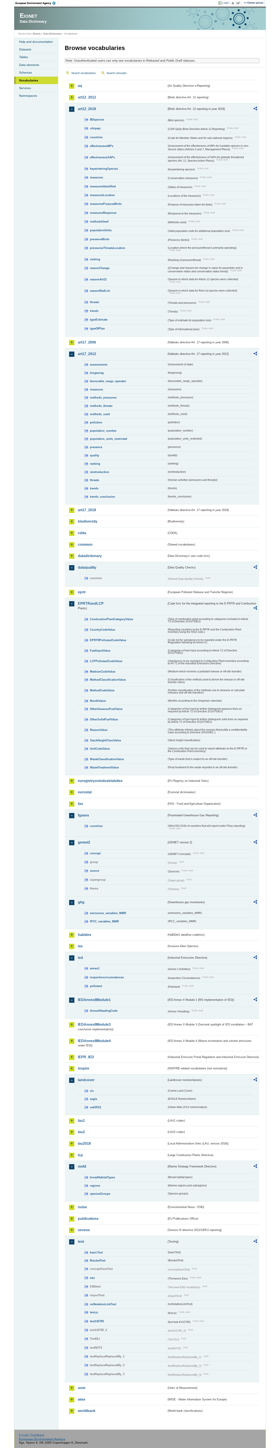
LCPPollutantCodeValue (106, 661)
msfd (82, 1166)
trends (94, 310)
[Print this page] (233, 3)
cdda (82, 533)
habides (84, 935)
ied (80, 958)
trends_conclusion (102, 496)
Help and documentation (36, 41)
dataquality (87, 567)
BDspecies (97, 119)
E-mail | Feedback (31, 1435)
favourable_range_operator (108, 381)
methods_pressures (103, 397)
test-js (94, 1312)
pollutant (96, 986)
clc (92, 1090)
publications (88, 1218)
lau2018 (84, 1143)
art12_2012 (87, 97)
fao (80, 804)
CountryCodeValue (102, 629)
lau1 (81, 1120)
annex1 (95, 968)
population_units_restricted (108, 438)
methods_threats (101, 405)
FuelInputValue (100, 650)
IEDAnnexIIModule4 (94, 1041)
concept (95, 853)
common (85, 544)
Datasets (25, 49)
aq (80, 86)
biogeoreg (97, 373)
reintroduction (99, 472)
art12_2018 (87, 109)
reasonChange (99, 268)
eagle (93, 1099)
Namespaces (28, 95)
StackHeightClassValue (105, 740)
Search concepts (116, 73)
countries (96, 137)
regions (95, 1185)
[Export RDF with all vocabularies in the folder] (255, 109)
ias (80, 946)
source (94, 870)
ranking (95, 259)
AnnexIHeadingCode (103, 1010)
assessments (98, 364)
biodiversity (87, 521)
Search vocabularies (83, 73)
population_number (103, 430)
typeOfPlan (97, 328)
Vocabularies (28, 80)
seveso (84, 1230)
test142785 (97, 1321)
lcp (80, 1155)
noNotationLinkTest (103, 1304)
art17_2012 (87, 354)
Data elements (29, 65)
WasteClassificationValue (107, 759)
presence (96, 447)
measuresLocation (102, 195)
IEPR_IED (86, 1057)
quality (94, 455)
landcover (86, 1080)
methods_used (100, 414)
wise (81, 1399)
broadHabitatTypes (102, 1177)
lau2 (81, 1132)
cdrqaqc (95, 128)
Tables (23, 57)
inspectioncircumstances (107, 977)
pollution (96, 422)
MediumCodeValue (102, 671)
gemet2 (84, 842)
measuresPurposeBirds (106, 203)
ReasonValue (98, 730)
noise (82, 1207)
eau (92, 1277)
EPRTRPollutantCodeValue (108, 640)
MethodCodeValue (102, 690)
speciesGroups (100, 1193)
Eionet (36, 33)
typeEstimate (98, 319)
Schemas (25, 72)
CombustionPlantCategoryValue (111, 619)
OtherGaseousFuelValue (106, 709)
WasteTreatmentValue (104, 767)
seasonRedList (100, 290)
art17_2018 (87, 510)
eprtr (82, 592)
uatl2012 (95, 1107)
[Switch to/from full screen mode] (239, 3)
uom (81, 1388)
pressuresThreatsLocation (107, 248)
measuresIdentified (103, 186)
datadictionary (90, 556)
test (81, 1241)
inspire (83, 1068)
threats (94, 302)
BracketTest (97, 1260)
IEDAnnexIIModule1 (94, 1000)
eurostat (85, 792)
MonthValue (98, 700)
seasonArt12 (98, 279)
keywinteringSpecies (104, 168)
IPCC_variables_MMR (104, 921)
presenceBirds (99, 239)
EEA (37, 3)
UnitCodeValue (100, 748)
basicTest (96, 1252)
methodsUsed (99, 221)
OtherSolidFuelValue (104, 719)
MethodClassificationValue (108, 679)
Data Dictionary (52, 33)
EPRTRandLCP (91, 603)
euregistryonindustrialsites (100, 781)
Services (25, 88)
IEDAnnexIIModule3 (94, 1024)
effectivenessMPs (101, 146)
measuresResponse (103, 212)
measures (96, 177)
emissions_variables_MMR (108, 913)
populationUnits (101, 230)
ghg (81, 902)
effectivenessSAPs (102, 157)
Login (225, 3)
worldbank (86, 1411)
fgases (83, 815)
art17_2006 (87, 342)
